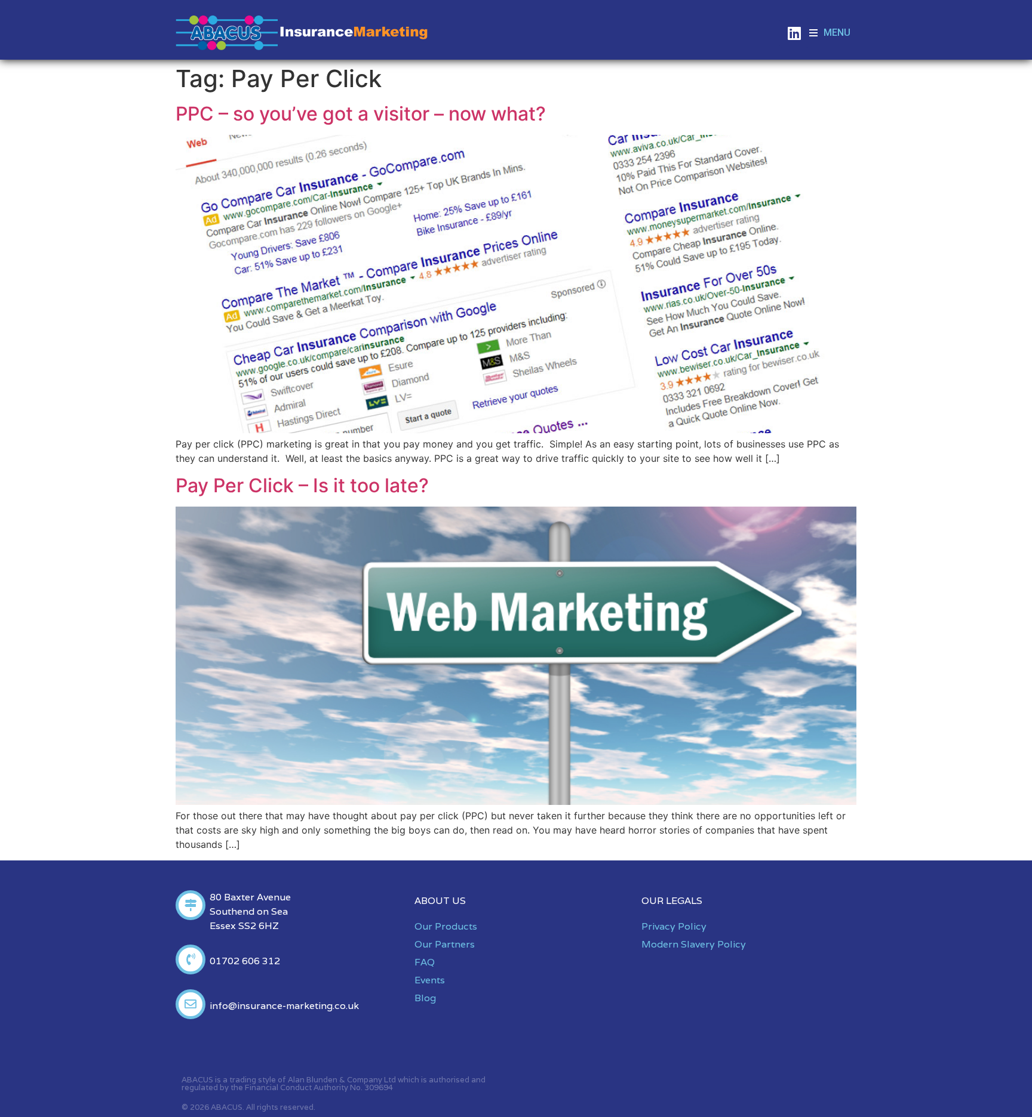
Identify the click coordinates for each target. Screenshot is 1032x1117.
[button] (829, 33)
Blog (425, 998)
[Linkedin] (794, 33)
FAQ (424, 962)
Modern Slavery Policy (693, 944)
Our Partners (444, 944)
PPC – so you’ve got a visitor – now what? (361, 113)
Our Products (445, 926)
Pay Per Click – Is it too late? (302, 485)
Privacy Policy (674, 926)
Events (429, 980)
